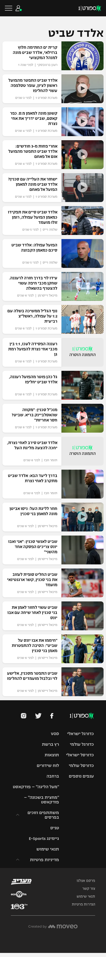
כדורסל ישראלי (80, 755)
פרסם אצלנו (86, 881)
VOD (55, 733)
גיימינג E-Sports (44, 838)
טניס (54, 827)
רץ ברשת (50, 744)
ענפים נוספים (81, 776)
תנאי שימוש (47, 849)
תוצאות (52, 755)
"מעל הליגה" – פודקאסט (36, 786)
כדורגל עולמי (82, 744)
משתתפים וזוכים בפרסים (43, 815)
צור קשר (88, 889)
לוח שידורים (48, 765)
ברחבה (52, 776)
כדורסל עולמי (81, 765)
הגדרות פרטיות (83, 904)
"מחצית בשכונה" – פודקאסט (41, 799)
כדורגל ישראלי (80, 733)
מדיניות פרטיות (44, 859)
